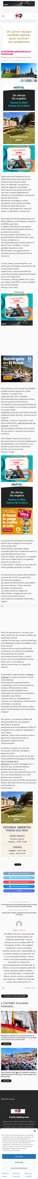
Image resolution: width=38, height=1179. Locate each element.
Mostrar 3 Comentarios (13, 996)
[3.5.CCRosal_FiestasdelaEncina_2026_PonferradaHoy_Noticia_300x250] (19, 158)
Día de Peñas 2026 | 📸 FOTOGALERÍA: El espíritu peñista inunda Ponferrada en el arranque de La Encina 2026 (19, 1074)
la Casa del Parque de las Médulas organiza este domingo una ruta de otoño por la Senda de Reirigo (19, 905)
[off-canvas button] (3, 16)
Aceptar (19, 1156)
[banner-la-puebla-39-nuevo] (19, 37)
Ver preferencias (19, 1168)
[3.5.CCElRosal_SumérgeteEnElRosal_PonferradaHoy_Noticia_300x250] (17, 368)
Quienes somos (8, 1099)
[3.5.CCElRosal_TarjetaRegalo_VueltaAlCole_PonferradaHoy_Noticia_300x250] (17, 521)
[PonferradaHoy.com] (19, 16)
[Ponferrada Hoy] (18, 1111)
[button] (35, 1131)
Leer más (6, 1043)
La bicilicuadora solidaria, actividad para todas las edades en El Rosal (19, 913)
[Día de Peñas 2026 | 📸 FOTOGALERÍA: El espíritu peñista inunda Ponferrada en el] (19, 1059)
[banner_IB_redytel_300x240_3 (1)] (19, 98)
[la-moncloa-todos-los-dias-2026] (17, 840)
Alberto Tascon (7, 57)
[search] (34, 16)
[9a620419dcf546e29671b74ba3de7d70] (19, 128)
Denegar (19, 1162)
